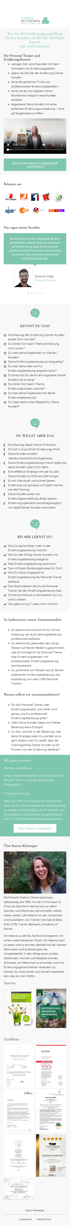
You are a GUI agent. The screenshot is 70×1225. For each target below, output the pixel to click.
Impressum (25, 1219)
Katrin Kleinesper (35, 1210)
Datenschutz (44, 1219)
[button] (28, 293)
